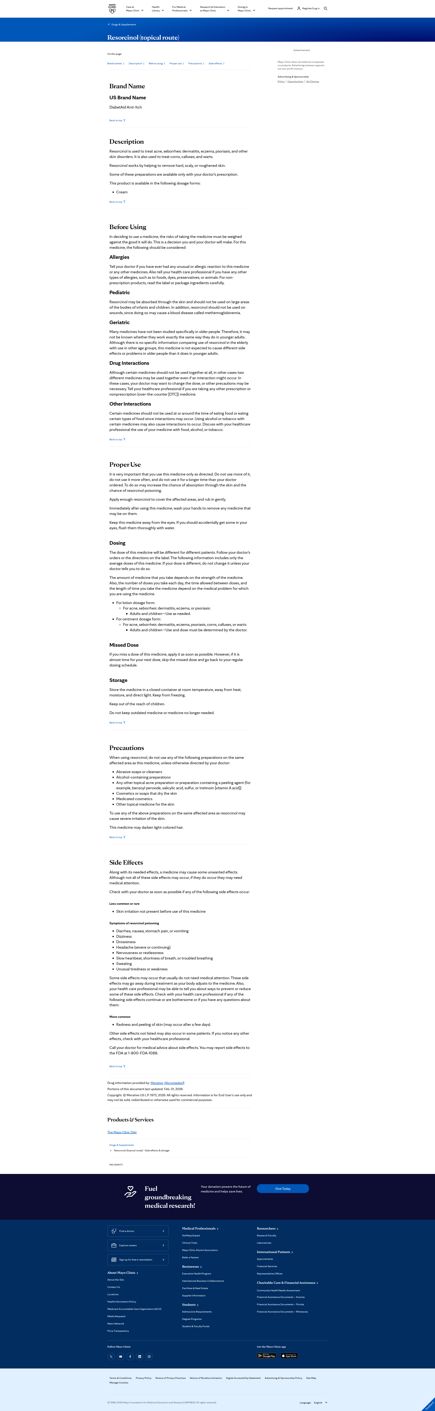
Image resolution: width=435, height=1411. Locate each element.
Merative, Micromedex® (168, 1083)
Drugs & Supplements (123, 24)
